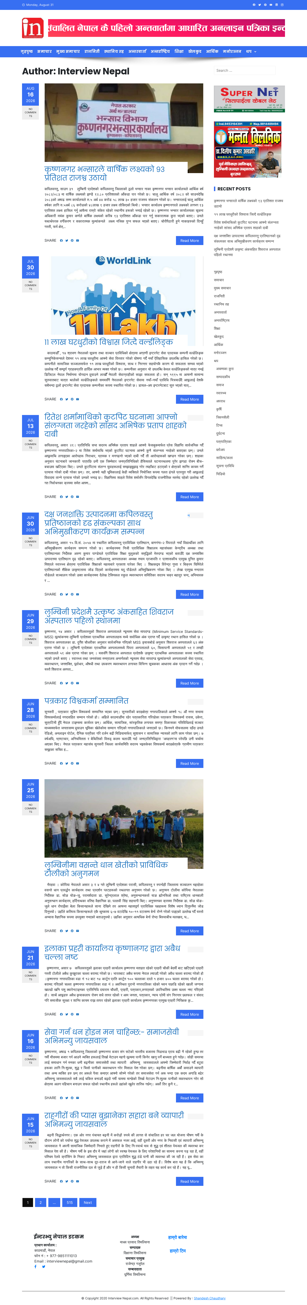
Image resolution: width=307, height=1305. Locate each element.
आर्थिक (212, 51)
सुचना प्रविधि (225, 466)
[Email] (77, 240)
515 (70, 1202)
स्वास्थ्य (221, 393)
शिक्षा (179, 51)
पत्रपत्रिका (223, 441)
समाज (220, 385)
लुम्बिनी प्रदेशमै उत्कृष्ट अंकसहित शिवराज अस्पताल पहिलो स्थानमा (109, 616)
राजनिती (92, 51)
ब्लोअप (220, 449)
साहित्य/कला (224, 457)
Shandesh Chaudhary (210, 1298)
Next (88, 1202)
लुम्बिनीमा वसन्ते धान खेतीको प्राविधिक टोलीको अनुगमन (106, 869)
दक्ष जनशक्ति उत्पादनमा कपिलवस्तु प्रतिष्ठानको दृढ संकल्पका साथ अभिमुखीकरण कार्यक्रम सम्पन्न (98, 523)
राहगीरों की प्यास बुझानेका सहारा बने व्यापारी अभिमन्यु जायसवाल (114, 1120)
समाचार (44, 51)
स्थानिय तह (114, 51)
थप (249, 51)
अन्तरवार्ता (138, 51)
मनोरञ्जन (232, 51)
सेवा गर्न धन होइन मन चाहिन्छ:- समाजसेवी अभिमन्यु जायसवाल (111, 1036)
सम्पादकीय (223, 377)
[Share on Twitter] (66, 240)
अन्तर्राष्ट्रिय (160, 51)
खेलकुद (195, 51)
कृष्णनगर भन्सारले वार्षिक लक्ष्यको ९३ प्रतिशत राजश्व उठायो (104, 173)
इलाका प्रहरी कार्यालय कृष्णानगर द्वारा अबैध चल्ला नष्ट (112, 953)
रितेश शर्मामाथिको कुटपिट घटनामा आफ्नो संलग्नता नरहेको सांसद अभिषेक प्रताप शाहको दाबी (115, 425)
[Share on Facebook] (61, 240)
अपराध (220, 401)
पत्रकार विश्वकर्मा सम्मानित (87, 701)
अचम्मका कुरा (225, 368)
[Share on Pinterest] (72, 240)
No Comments (30, 112)
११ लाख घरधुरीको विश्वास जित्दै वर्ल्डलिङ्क (108, 342)
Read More (189, 240)
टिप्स (219, 425)
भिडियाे (220, 474)
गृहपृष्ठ (27, 51)
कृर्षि (219, 409)
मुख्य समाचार (68, 51)
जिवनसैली (222, 417)
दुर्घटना (220, 433)
